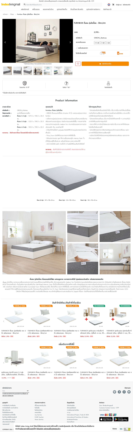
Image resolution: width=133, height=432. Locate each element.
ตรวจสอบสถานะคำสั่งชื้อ (8, 415)
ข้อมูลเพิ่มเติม (70, 402)
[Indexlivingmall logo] (10, 4)
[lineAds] (114, 392)
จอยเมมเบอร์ (5, 424)
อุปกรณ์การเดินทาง (93, 9)
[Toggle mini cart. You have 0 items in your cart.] (113, 4)
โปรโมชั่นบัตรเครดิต (7, 412)
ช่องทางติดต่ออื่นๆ (104, 410)
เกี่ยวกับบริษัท (71, 405)
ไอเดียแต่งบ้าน (38, 410)
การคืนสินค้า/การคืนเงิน (8, 405)
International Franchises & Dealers (77, 417)
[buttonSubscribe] (27, 391)
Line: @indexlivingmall (106, 405)
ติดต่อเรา (101, 402)
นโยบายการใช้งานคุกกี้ (27, 428)
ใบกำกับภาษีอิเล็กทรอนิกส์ (9, 417)
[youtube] (129, 392)
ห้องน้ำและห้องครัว (76, 9)
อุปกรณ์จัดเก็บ (62, 9)
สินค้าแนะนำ (107, 9)
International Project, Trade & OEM (78, 415)
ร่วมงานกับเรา (70, 422)
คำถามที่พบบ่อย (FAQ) (8, 419)
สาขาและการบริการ (40, 402)
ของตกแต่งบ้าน (48, 9)
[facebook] (119, 392)
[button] (14, 321)
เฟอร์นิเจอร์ (25, 9)
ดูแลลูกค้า (5, 402)
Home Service (39, 419)
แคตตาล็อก (38, 412)
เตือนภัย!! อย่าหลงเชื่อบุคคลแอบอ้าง (48, 428)
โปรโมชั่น (37, 408)
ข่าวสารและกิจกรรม (72, 419)
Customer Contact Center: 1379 (109, 408)
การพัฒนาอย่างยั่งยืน (73, 410)
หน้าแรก (5, 14)
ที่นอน (12, 14)
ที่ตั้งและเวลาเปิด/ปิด (40, 405)
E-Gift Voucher (39, 417)
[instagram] (124, 392)
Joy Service (38, 415)
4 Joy (68, 412)
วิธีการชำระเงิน (6, 410)
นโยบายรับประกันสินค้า (8, 422)
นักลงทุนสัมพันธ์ (71, 408)
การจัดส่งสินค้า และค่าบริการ (10, 408)
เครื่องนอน (36, 9)
